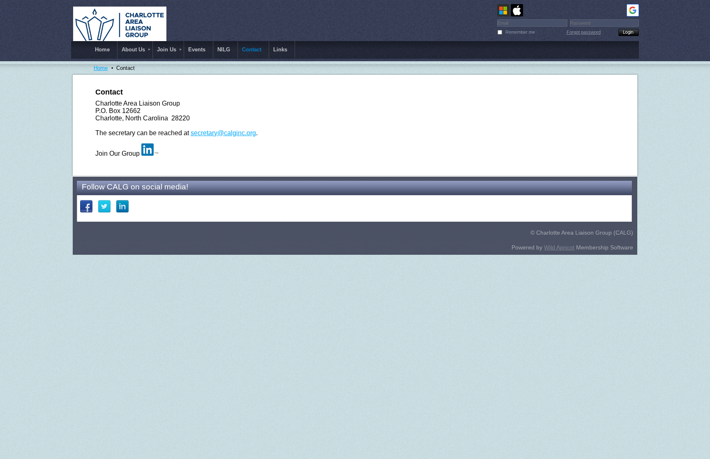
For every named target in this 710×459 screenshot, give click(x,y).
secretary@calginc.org (223, 132)
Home (101, 68)
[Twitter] (104, 206)
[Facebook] (86, 206)
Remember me (520, 32)
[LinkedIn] (122, 206)
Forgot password (584, 32)
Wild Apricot (559, 247)
